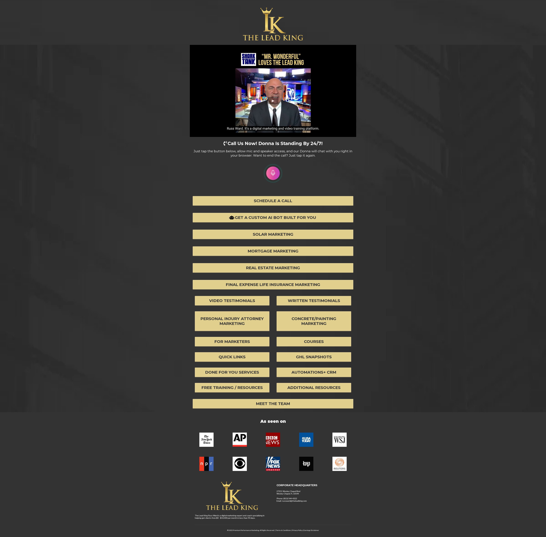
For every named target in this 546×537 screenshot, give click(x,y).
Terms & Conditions (283, 530)
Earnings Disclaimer (311, 530)
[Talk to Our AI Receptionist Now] (273, 173)
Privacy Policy (297, 530)
